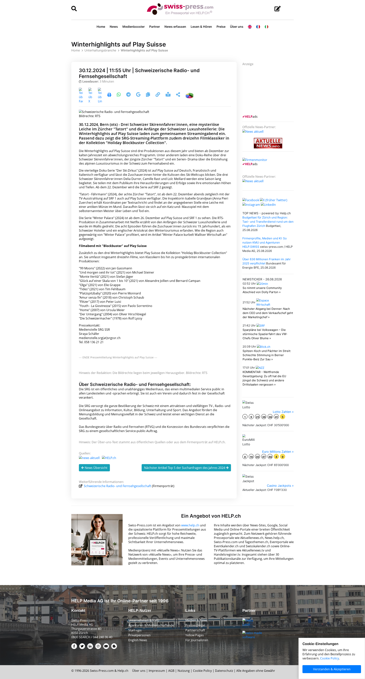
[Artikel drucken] (109, 95)
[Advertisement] (270, 90)
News (114, 26)
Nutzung (184, 671)
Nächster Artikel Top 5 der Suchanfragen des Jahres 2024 (185, 468)
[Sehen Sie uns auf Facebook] (250, 200)
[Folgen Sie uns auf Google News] (138, 95)
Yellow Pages (194, 635)
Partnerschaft (195, 630)
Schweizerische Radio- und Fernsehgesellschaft (117, 486)
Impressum (157, 671)
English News (137, 640)
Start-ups (135, 630)
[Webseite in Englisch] (250, 26)
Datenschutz (224, 671)
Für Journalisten (196, 640)
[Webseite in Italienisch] (266, 26)
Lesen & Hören (201, 26)
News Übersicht (95, 468)
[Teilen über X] (90, 95)
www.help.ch (190, 525)
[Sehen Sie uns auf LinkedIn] (268, 204)
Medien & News (196, 620)
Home (101, 26)
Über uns (236, 26)
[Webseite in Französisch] (258, 26)
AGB (171, 671)
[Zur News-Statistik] (190, 95)
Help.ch (122, 671)
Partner (154, 26)
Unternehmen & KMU (143, 620)
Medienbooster (133, 26)
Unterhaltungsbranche (100, 50)
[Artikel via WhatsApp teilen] (119, 95)
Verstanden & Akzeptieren (332, 669)
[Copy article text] (148, 95)
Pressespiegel (195, 625)
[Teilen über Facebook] (81, 95)
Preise (221, 26)
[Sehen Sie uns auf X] (273, 200)
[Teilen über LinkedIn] (100, 95)
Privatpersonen (139, 635)
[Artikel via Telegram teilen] (128, 95)
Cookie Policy (202, 671)
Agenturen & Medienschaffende (151, 625)
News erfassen (175, 26)
